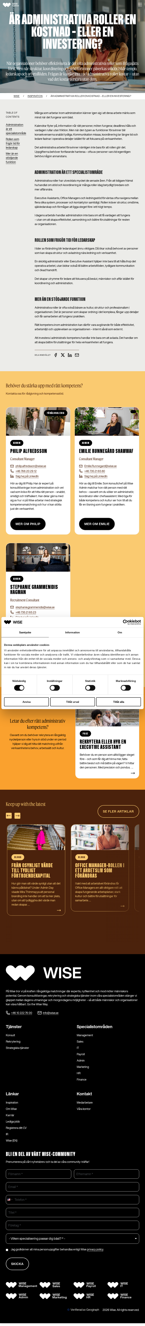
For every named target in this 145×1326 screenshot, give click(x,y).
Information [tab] (72, 632)
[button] (140, 5)
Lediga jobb (13, 1121)
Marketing (83, 1067)
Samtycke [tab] (25, 632)
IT (78, 1048)
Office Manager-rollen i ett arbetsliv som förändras (36, 871)
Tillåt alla (118, 701)
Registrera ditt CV (16, 1128)
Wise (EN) (11, 1140)
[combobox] (9, 1199)
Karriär (10, 1115)
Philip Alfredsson (28, 451)
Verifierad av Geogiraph (85, 1310)
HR (78, 1073)
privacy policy (95, 1249)
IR (7, 1134)
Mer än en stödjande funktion (12, 157)
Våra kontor (84, 1109)
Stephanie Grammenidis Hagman (34, 590)
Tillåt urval (72, 701)
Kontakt (84, 1094)
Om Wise (11, 1109)
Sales (80, 1041)
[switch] (55, 688)
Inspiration (12, 1102)
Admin (81, 1060)
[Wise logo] (14, 5)
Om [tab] (120, 632)
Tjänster (14, 1027)
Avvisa (26, 701)
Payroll (81, 1054)
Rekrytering (13, 1041)
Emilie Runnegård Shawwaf (106, 451)
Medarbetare (85, 1102)
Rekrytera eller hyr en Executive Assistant (103, 744)
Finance (81, 1079)
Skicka (17, 1263)
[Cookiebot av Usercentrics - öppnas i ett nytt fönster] (125, 622)
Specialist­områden (94, 1027)
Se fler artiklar (118, 811)
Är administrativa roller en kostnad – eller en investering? (98, 871)
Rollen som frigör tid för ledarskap (13, 143)
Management (85, 1035)
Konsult (10, 1035)
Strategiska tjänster (17, 1048)
